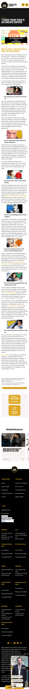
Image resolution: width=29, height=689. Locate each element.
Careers (3, 497)
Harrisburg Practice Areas (6, 623)
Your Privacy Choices (6, 520)
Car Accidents (5, 550)
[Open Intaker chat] (13, 688)
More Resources (19, 493)
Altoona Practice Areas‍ (6, 583)
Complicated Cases (20, 490)
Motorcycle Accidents (7, 553)
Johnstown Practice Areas (20, 583)
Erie (16, 530)
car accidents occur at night (15, 306)
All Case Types (5, 486)
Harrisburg (4, 606)
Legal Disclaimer (5, 510)
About (3, 483)
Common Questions (6, 493)
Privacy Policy (5, 513)
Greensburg (18, 606)
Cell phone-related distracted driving (15, 195)
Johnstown (18, 566)
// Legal (3, 506)
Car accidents (5, 355)
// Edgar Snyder (5, 479)
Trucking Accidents (6, 557)
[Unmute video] (19, 669)
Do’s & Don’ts (19, 486)
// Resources (18, 479)
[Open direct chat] (25, 654)
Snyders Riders (19, 497)
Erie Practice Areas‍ (20, 544)
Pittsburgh (4, 530)
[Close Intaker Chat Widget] (27, 654)
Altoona (3, 566)
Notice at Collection (6, 518)
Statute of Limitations (21, 483)
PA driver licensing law (9, 292)
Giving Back (4, 490)
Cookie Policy (4, 516)
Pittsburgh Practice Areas (6, 545)
